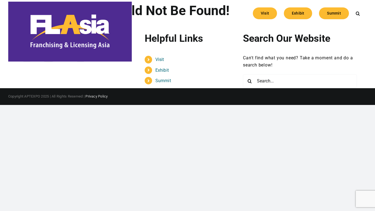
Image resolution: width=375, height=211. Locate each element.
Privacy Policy (96, 96)
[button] (358, 13)
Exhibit (162, 70)
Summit (163, 80)
